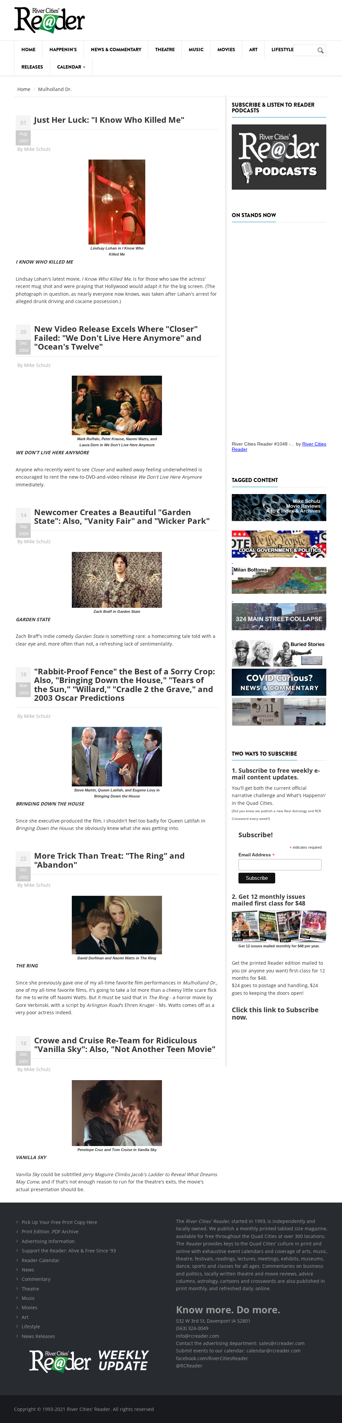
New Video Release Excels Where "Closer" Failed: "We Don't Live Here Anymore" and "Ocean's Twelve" (117, 337)
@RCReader (189, 1365)
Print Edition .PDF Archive (50, 1231)
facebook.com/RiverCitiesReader (212, 1358)
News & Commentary (116, 49)
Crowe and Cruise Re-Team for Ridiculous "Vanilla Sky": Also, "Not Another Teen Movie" (124, 1044)
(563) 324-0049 (192, 1328)
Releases (32, 67)
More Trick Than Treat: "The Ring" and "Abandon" (109, 860)
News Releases (38, 1336)
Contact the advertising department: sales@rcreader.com (240, 1343)
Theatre (165, 49)
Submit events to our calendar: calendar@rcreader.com (238, 1350)
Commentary (36, 1279)
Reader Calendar (40, 1260)
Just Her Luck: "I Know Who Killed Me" (109, 119)
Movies (226, 49)
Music (196, 49)
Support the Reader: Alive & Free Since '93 (69, 1250)
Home (28, 49)
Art (253, 49)
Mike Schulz (37, 149)
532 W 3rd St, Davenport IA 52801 (213, 1321)
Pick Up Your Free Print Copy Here (59, 1222)
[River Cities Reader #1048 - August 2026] (279, 329)
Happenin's (63, 49)
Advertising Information (48, 1241)
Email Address (256, 855)
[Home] (49, 20)
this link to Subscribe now (275, 1013)
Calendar (69, 67)
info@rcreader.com (197, 1336)
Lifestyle (283, 49)
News (28, 1269)
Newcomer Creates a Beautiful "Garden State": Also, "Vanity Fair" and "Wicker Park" (122, 516)
